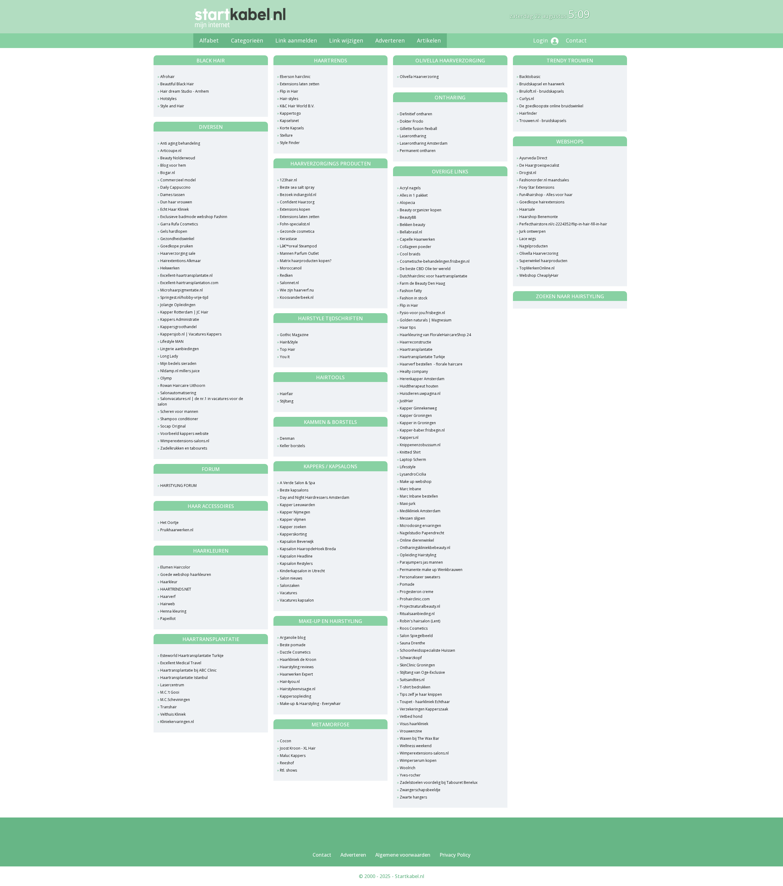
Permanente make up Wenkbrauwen (431, 569)
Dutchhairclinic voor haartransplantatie (433, 276)
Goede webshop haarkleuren (185, 574)
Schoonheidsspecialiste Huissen (427, 650)
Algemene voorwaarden (402, 854)
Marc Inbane (410, 488)
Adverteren (390, 40)
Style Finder (290, 142)
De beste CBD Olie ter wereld (425, 268)
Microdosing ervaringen (420, 525)
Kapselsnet (289, 120)
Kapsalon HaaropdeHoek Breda (308, 548)
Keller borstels (292, 445)
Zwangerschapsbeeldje (420, 789)
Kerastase (288, 238)
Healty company (414, 371)
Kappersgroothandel (178, 326)
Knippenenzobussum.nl (420, 444)
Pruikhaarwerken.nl (176, 529)
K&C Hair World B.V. (297, 106)
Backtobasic (529, 76)
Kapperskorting (293, 534)
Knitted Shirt (410, 452)
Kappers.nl (409, 437)
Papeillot (168, 618)
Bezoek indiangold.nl (298, 194)
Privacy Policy (455, 854)
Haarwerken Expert (296, 674)
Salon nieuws (291, 578)
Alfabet (209, 40)
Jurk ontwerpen (532, 231)
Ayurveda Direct (533, 158)
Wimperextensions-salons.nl (184, 440)
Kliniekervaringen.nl (177, 721)
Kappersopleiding (295, 696)
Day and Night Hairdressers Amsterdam (314, 497)
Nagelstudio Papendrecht (422, 533)
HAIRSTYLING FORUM (178, 485)
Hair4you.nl (290, 681)
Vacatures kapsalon (297, 600)
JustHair (406, 400)
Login (541, 40)
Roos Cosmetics (414, 628)
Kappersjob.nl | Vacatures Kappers (190, 334)
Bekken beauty (412, 224)
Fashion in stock (413, 298)
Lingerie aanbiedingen (179, 348)
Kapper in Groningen (418, 422)
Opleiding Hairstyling (418, 555)
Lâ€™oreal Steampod (298, 246)
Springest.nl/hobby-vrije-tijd (184, 297)
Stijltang (286, 401)
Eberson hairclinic (295, 76)
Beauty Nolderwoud (177, 158)
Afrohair (167, 76)
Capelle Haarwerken (417, 239)
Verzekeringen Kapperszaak (424, 709)
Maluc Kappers (293, 755)
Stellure (286, 135)
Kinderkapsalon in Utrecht (302, 570)
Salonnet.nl (289, 282)
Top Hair (287, 349)
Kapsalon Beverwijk (297, 541)
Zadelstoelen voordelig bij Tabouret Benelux (438, 782)
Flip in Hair (289, 91)
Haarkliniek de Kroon (298, 659)
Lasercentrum (172, 685)
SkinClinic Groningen (417, 665)
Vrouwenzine (411, 731)
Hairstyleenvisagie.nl (297, 688)
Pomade (407, 584)
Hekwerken (170, 268)
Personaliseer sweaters (420, 577)
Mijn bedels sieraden (178, 363)
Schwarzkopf (411, 657)
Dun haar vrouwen (176, 202)
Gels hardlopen (173, 231)
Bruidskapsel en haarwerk (541, 84)
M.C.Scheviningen (175, 699)
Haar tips (408, 327)
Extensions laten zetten (299, 84)
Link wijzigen (346, 40)
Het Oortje (169, 522)
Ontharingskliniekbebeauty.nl (425, 547)
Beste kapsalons (294, 490)
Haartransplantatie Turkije (422, 356)
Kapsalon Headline (296, 556)
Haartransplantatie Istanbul (184, 677)
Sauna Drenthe (412, 643)
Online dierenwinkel (417, 540)
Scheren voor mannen (179, 411)
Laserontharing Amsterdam (423, 143)
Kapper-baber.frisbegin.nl (422, 430)
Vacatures (288, 592)
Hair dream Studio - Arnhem (184, 91)
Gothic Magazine (294, 334)
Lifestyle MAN (172, 341)
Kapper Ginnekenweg (419, 408)
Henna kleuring (173, 611)
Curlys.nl (526, 98)
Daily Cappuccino (175, 187)
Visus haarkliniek (414, 723)
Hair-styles (289, 98)
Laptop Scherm (413, 459)
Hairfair (286, 393)
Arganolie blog (293, 637)
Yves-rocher (410, 775)
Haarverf (168, 596)
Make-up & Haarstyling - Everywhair (310, 703)
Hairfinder (528, 113)
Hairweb (167, 603)
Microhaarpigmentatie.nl (181, 290)
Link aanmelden (296, 40)
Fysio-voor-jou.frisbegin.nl (422, 312)
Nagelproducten (533, 246)
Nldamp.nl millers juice (180, 370)
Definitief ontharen (416, 114)
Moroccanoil (291, 268)
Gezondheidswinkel (177, 238)
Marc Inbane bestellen (419, 496)
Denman (287, 438)
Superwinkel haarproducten (543, 260)
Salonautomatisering (178, 392)
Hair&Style (289, 342)
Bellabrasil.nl (411, 232)
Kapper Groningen (416, 415)
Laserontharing (413, 136)
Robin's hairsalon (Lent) (420, 621)
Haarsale (527, 209)
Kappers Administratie (179, 319)
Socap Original (173, 426)
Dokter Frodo (411, 121)
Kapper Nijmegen (295, 512)
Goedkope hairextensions (541, 202)
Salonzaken (289, 585)
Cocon (285, 740)
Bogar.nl (167, 172)
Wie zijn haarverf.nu (297, 290)
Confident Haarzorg (297, 202)
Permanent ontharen (418, 150)
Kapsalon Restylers (296, 563)
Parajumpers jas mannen (421, 562)
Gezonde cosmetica (297, 231)
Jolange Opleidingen (177, 304)
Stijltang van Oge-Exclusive (422, 672)
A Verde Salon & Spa (297, 482)
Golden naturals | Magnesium (425, 320)
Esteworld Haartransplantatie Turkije (192, 655)
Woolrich (407, 767)
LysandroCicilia (413, 474)
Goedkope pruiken (176, 246)
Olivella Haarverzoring (419, 76)
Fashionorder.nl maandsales (544, 180)
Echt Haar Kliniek (174, 209)
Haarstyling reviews (297, 666)
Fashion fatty (411, 290)
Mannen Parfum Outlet (299, 253)
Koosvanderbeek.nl (297, 297)
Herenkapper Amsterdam (422, 378)
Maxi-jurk (407, 503)
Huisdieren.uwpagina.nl (420, 393)
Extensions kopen (295, 209)
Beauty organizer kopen (420, 210)
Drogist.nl (527, 172)
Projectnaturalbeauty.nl (420, 606)
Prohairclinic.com (415, 599)
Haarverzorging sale (177, 253)
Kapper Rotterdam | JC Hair (184, 312)
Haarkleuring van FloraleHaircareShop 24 (435, 334)
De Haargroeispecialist (539, 165)
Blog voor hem (173, 165)
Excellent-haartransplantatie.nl (186, 275)
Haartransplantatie (416, 349)
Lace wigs (527, 238)
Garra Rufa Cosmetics (179, 224)
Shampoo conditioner (179, 418)
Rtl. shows (288, 770)
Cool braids (410, 254)
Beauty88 (408, 217)
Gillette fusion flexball (418, 128)
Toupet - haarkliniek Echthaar (425, 701)
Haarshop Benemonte (538, 216)
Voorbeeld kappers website (184, 433)
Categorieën (247, 40)
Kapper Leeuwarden (297, 504)
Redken (286, 275)
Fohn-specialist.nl (295, 224)
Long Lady (169, 356)
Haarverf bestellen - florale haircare (431, 364)
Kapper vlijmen (293, 519)
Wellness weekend (416, 745)
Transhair (168, 707)
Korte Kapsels (292, 128)
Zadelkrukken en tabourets (183, 448)
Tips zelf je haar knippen (421, 694)
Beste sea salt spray (297, 187)
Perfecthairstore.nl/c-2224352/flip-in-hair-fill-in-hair (563, 224)
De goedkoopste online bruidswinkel (551, 106)
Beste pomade (293, 644)
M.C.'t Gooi (169, 692)
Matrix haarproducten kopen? (305, 260)
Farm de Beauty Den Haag (422, 283)
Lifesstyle (408, 466)
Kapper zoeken (293, 526)
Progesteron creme (416, 591)
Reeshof (287, 763)
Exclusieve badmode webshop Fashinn (193, 216)
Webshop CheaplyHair (538, 275)
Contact (576, 40)
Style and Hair (172, 106)
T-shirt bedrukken (415, 687)
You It (285, 356)
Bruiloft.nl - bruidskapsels (541, 91)
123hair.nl (288, 180)
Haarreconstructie (415, 342)
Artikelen (429, 40)
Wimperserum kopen (418, 760)
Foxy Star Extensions (536, 187)
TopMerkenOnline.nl (537, 268)
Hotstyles (168, 98)
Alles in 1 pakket (414, 195)
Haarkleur (168, 581)
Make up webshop (416, 481)
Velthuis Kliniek (173, 714)
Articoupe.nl (170, 150)
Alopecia (407, 202)
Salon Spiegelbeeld (416, 635)
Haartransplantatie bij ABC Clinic (188, 670)
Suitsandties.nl (412, 679)
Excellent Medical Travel (180, 662)
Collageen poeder (415, 246)
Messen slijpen (412, 518)
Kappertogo (290, 113)
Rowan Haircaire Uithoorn (182, 385)
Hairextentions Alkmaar (180, 260)
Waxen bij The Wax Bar (419, 738)
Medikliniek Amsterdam (420, 510)
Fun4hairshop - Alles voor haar (546, 194)
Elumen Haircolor (175, 567)
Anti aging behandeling (180, 143)
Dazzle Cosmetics (295, 652)
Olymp (166, 378)
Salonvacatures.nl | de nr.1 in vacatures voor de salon (200, 401)
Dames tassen (172, 194)
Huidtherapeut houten (419, 386)
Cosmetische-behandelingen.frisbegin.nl (434, 261)
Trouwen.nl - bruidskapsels (542, 120)
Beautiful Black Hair (177, 84)
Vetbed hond (411, 716)
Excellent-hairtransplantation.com (189, 282)
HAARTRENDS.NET (175, 589)
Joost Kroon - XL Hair (298, 748)
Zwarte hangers (413, 797)
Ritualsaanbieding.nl (417, 613)
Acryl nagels (410, 188)
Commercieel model (178, 180)
